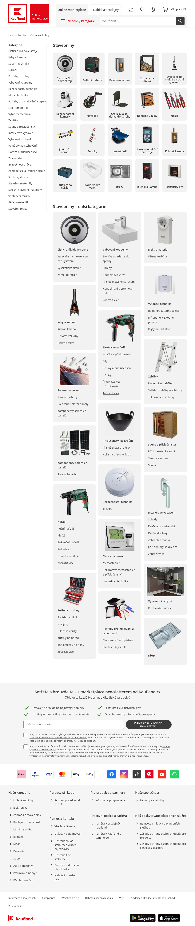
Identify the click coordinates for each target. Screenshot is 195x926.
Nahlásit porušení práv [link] (65, 877)
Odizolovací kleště (69, 556)
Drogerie (18, 851)
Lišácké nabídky (23, 800)
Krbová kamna (67, 329)
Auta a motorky (23, 866)
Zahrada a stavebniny (27, 815)
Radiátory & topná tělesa (164, 310)
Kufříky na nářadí (69, 638)
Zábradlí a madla (159, 540)
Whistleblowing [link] (70, 898)
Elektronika (20, 807)
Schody (152, 519)
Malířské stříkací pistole (118, 640)
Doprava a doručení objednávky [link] (67, 867)
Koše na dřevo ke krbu (117, 454)
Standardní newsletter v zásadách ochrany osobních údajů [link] (58, 737)
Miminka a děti (22, 829)
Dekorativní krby (68, 336)
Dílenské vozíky (67, 631)
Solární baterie (67, 474)
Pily (105, 361)
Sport (16, 858)
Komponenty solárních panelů (72, 413)
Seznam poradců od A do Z (67, 802)
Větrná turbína (157, 256)
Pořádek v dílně (67, 617)
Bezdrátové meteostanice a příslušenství (119, 572)
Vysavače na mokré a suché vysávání (73, 259)
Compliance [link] (48, 898)
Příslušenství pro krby (116, 447)
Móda (17, 844)
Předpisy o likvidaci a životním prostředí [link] (152, 898)
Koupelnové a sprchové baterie (118, 291)
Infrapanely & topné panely (161, 320)
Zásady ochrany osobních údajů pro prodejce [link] (163, 835)
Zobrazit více (66, 563)
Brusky (107, 375)
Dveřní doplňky (157, 533)
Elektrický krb (66, 343)
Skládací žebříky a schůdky (165, 390)
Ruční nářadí (66, 528)
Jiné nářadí (64, 549)
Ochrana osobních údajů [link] (99, 898)
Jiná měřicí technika (115, 581)
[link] (106, 9)
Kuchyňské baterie (160, 608)
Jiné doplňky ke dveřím (162, 547)
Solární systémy (68, 397)
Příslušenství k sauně (161, 451)
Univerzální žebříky (160, 383)
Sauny (152, 465)
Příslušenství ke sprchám (119, 281)
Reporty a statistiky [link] (152, 800)
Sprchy (107, 268)
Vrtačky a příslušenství (117, 354)
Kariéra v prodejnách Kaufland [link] (108, 825)
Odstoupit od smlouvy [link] (62, 857)
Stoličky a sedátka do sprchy (116, 259)
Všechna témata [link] (64, 826)
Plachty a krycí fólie (115, 647)
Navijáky (63, 624)
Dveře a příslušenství (161, 526)
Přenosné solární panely (73, 404)
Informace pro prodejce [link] (110, 800)
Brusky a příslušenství (117, 368)
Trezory (107, 508)
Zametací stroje (67, 275)
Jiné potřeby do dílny (71, 645)
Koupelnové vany (114, 275)
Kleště (61, 535)
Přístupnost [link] (15, 906)
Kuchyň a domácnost (26, 822)
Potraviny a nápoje (25, 873)
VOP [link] (121, 898)
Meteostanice (111, 563)
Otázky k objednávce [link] (67, 833)
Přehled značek (23, 880)
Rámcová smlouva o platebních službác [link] (160, 825)
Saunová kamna (158, 458)
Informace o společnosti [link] (22, 898)
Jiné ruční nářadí (68, 542)
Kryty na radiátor (159, 329)
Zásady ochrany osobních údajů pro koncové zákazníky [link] (163, 846)
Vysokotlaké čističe (69, 268)
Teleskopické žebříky (161, 397)
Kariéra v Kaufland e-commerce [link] (108, 835)
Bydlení (18, 836)
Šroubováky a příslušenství (111, 384)
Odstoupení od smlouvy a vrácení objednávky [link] (65, 845)
